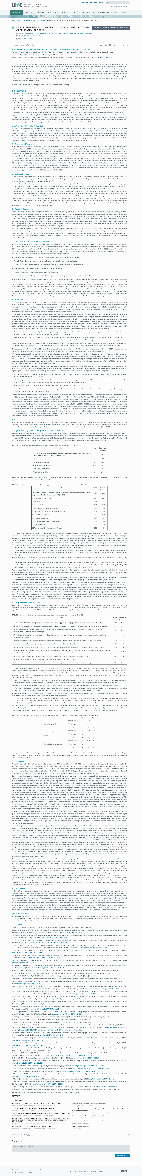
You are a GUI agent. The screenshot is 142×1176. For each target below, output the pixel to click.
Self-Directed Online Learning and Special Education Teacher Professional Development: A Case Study (41, 1113)
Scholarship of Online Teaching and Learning (34, 20)
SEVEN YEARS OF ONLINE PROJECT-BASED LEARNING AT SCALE (32, 1126)
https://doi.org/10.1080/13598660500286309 (27, 1045)
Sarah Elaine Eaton (72, 33)
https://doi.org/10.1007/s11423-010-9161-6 (49, 968)
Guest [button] (125, 6)
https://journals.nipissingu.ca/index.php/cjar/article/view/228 (47, 942)
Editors (40, 12)
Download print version (26, 39)
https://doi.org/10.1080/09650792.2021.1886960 (28, 1063)
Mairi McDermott (52, 33)
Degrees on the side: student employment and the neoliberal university (91, 1121)
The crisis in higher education (80, 1126)
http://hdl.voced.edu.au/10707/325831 (101, 1079)
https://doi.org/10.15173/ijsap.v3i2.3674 (28, 984)
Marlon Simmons (62, 33)
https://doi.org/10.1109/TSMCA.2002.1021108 (44, 957)
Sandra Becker (89, 33)
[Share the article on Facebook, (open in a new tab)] (119, 45)
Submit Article (68, 12)
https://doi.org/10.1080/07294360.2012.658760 (28, 1076)
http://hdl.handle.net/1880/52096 (95, 947)
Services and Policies (86, 12)
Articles (28, 12)
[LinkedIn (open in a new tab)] (122, 1171)
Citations (35, 45)
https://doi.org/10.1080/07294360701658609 (47, 1084)
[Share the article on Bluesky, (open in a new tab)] (110, 45)
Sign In (101, 3)
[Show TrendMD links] (129, 1134)
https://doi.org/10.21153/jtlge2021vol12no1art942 (75, 1055)
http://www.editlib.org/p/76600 (36, 1004)
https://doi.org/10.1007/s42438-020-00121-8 (27, 1040)
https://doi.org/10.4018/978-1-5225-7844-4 (90, 1066)
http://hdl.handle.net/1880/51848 (23, 963)
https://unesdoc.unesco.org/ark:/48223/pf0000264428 (91, 1068)
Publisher (93, 3)
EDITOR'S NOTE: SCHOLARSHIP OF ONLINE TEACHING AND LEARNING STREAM (36, 1103)
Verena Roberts (81, 33)
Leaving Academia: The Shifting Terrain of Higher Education (88, 1103)
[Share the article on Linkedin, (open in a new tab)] (128, 45)
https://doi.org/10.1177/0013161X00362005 (67, 932)
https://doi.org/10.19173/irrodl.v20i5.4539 (51, 1035)
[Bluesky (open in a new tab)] (129, 1171)
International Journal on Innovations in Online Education (35, 5)
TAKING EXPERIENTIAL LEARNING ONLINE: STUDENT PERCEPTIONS (33, 1108)
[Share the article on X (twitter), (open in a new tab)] (123, 45)
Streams (16, 12)
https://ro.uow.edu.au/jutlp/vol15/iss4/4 (73, 999)
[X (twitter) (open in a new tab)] (126, 1171)
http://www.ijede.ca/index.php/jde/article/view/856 (102, 989)
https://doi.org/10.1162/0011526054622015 (83, 1058)
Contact (85, 3)
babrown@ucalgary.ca (108, 57)
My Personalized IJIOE (107, 12)
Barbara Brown (34, 33)
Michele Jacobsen (43, 33)
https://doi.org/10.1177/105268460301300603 (28, 952)
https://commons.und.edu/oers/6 (106, 1087)
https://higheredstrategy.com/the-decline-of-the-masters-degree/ (80, 1071)
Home (13, 20)
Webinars (93, 1171)
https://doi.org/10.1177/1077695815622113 (54, 937)
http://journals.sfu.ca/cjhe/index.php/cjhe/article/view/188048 (75, 994)
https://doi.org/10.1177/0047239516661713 (48, 1009)
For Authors (53, 12)
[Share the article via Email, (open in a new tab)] (114, 45)
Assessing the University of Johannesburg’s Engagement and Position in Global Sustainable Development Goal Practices (97, 1109)
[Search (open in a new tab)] (129, 3)
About (124, 12)
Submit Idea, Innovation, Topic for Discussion (111, 28)
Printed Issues (83, 1171)
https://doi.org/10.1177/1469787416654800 (66, 1014)
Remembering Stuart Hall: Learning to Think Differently (87, 1116)
